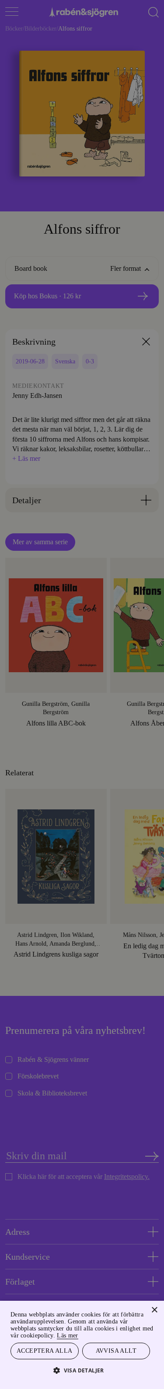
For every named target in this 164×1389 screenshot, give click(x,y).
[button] (82, 1370)
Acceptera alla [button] (44, 1350)
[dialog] (82, 694)
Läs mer (139, 1334)
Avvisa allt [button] (116, 1350)
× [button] (154, 1309)
